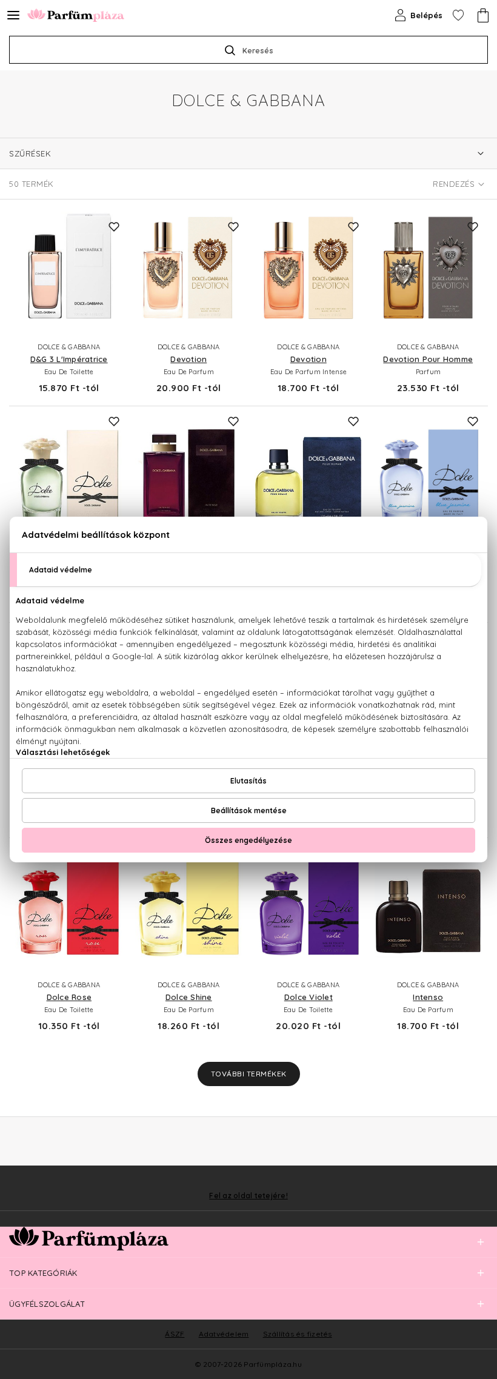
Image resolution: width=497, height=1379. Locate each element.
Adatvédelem (224, 1333)
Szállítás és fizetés (297, 1333)
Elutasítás (248, 780)
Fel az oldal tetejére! (248, 1195)
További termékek (249, 1073)
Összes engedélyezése (248, 840)
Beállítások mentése (249, 810)
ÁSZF (174, 1333)
